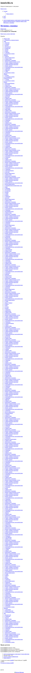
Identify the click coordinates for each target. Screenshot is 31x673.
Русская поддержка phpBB (7, 663)
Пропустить (3, 8)
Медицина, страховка (9, 26)
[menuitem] (9, 13)
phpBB (11, 660)
